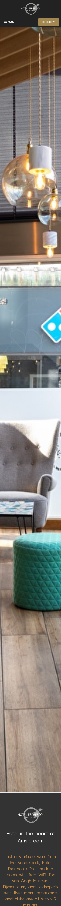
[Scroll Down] (30, 785)
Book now (48, 22)
